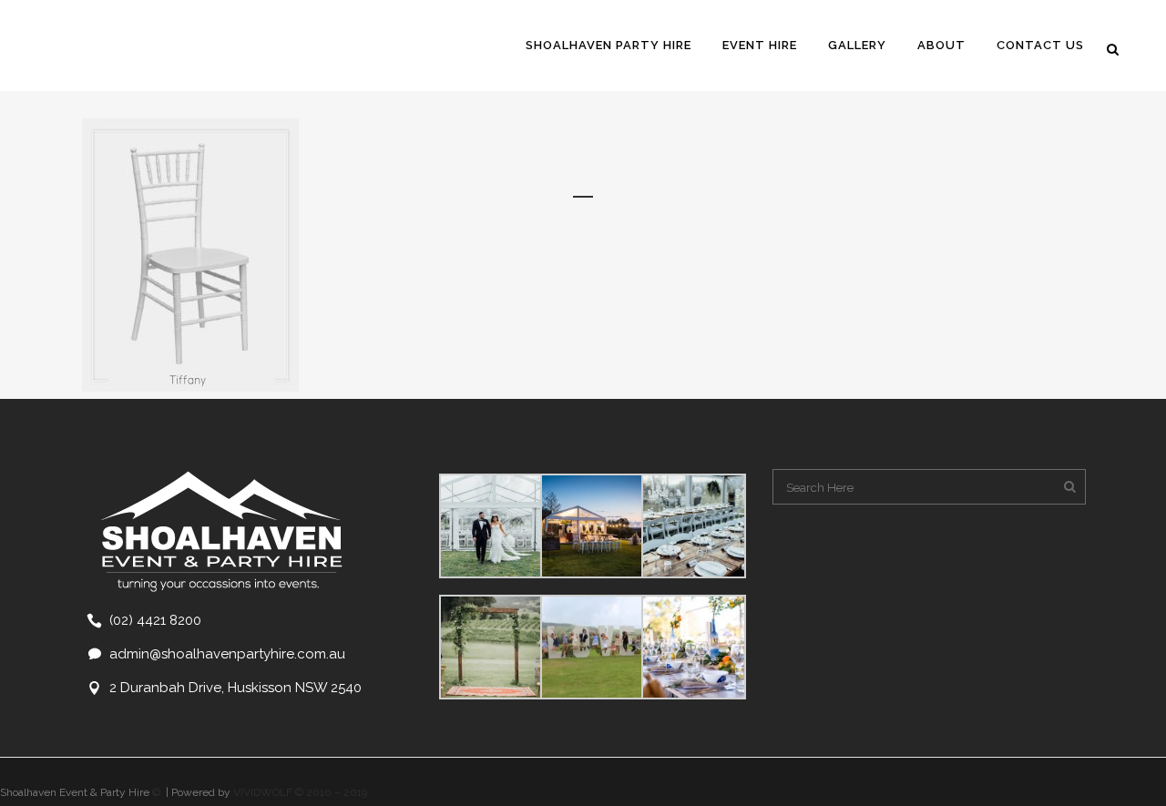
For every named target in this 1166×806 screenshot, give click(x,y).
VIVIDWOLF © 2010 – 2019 (300, 792)
